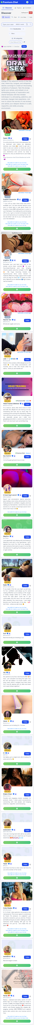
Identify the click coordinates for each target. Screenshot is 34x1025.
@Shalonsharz (7, 796)
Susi (4, 633)
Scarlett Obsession (10, 199)
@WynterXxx (6, 321)
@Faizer (5, 865)
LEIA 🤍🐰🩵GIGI (9, 359)
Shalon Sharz (7, 794)
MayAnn (6, 536)
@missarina (6, 458)
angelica (6, 260)
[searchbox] (19, 33)
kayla (5, 585)
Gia (4, 673)
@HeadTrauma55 (7, 405)
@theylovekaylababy (8, 586)
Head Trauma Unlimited (11, 404)
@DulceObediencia (8, 140)
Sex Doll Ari (7, 456)
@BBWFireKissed (7, 201)
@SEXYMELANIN (7, 831)
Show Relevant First (15, 42)
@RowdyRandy (7, 997)
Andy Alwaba (8, 908)
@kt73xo (5, 755)
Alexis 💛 (6, 721)
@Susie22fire (6, 635)
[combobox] (17, 34)
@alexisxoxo (6, 723)
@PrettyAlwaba (7, 910)
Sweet (5, 138)
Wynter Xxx (7, 320)
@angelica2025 (7, 262)
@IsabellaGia (6, 674)
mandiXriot (7, 956)
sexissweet (7, 830)
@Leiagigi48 (6, 360)
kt (4, 753)
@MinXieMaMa (7, 497)
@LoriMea (5, 538)
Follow (24, 46)
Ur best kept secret (10, 495)
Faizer (5, 864)
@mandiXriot (6, 958)
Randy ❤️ (6, 996)
